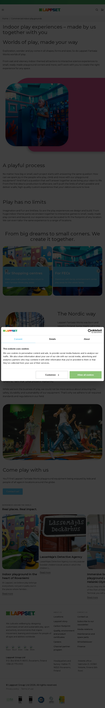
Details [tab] (52, 339)
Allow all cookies (85, 375)
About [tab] (87, 339)
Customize (50, 375)
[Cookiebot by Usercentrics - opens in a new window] (90, 331)
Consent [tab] (18, 339)
